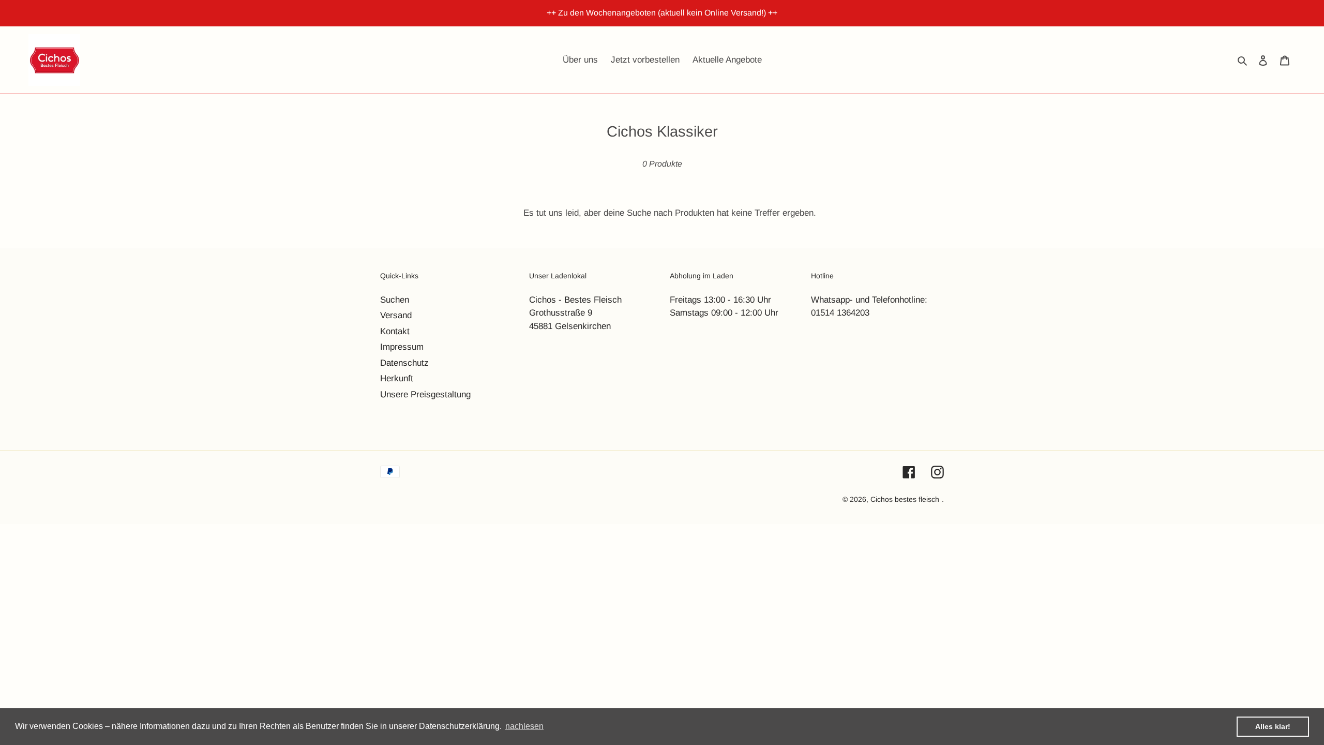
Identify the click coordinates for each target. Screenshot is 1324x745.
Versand (396, 315)
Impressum (402, 347)
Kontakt (395, 331)
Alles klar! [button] (1272, 726)
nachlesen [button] (524, 726)
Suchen (394, 300)
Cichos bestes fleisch (904, 499)
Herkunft (396, 378)
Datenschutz (404, 363)
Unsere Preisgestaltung (425, 394)
